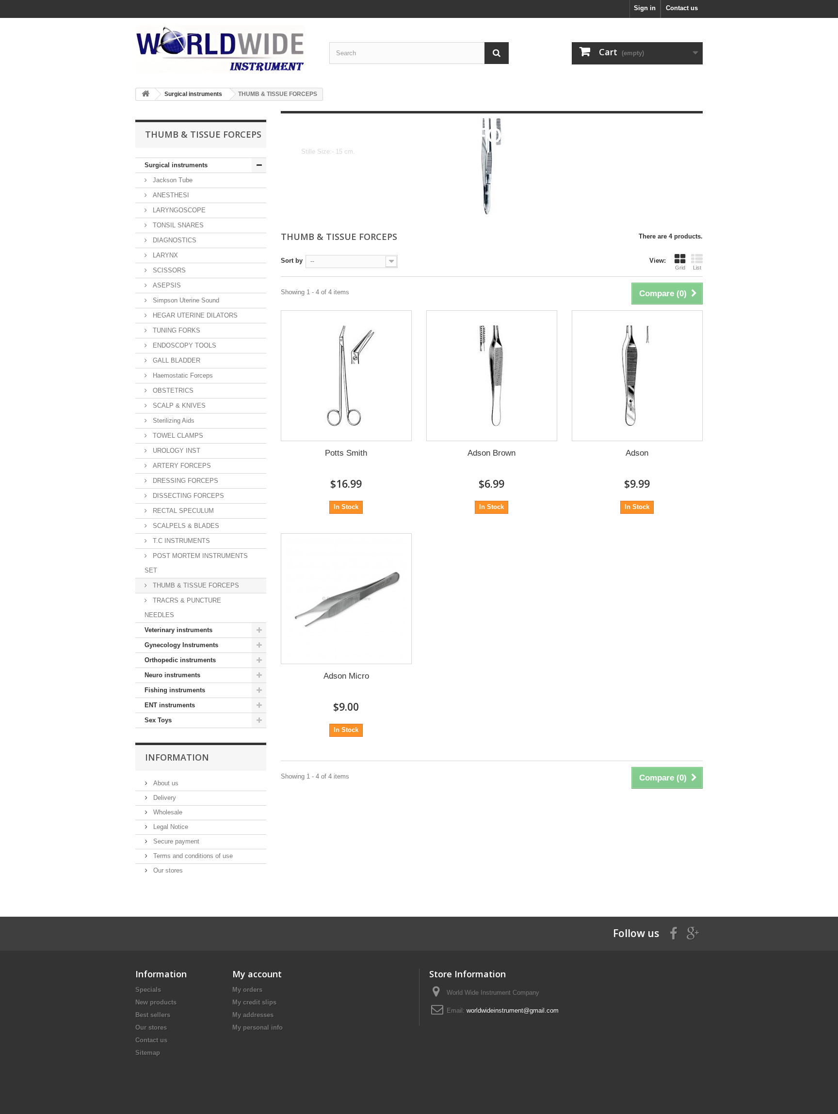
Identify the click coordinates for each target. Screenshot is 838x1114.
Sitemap (147, 1052)
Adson (637, 453)
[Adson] (637, 375)
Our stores (167, 870)
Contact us (682, 8)
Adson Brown (491, 453)
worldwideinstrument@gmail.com (513, 1010)
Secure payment (175, 841)
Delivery (163, 797)
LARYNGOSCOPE (178, 210)
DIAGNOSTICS (173, 240)
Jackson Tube (172, 180)
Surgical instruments (176, 165)
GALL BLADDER (175, 360)
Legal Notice (169, 826)
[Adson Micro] (346, 598)
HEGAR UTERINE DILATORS (194, 315)
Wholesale (166, 812)
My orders (247, 989)
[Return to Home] (145, 94)
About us (164, 783)
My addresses (253, 1015)
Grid (680, 268)
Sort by (292, 260)
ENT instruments (170, 705)
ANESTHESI (170, 195)
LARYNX (164, 255)
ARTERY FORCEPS (181, 465)
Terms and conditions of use (192, 855)
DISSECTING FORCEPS (187, 495)
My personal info (257, 1027)
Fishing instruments (175, 690)
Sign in (645, 8)
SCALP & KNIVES (178, 405)
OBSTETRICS (172, 390)
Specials (148, 989)
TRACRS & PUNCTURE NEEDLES (183, 608)
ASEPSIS (166, 285)
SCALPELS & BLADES (185, 525)
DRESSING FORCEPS (184, 480)
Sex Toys (158, 720)
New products (156, 1002)
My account (257, 974)
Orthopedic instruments (180, 660)
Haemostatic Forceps (182, 375)
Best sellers (152, 1015)
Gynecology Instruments (181, 645)
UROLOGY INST (175, 450)
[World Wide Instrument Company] (225, 49)
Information (177, 757)
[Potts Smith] (346, 375)
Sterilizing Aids (172, 420)
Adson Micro (346, 676)
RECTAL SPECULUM (182, 510)
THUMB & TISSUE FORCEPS (195, 585)
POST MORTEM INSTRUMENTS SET (196, 563)
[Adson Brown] (491, 375)
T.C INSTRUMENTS (180, 540)
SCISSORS (168, 270)
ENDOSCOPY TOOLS (183, 345)
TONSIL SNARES (177, 225)
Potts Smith (346, 453)
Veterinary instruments (178, 630)
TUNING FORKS (175, 330)
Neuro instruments (172, 675)
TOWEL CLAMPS (177, 435)
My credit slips (254, 1002)
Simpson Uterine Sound (185, 300)
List (697, 268)
